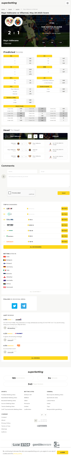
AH (44, 78)
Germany (9, 267)
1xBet (25, 400)
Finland (9, 263)
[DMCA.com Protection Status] (42, 426)
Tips (48, 406)
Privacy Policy (5, 423)
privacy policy (17, 453)
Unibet (26, 406)
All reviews (36, 358)
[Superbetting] (35, 3)
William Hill (28, 394)
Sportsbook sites (52, 397)
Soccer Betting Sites (8, 403)
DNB (44, 67)
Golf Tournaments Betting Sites (11, 409)
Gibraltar (9, 277)
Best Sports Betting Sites (55, 394)
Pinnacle (27, 403)
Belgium (9, 260)
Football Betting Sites (8, 394)
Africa (8, 284)
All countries (35, 291)
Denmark (9, 287)
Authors (4, 432)
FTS (11, 86)
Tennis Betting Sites (8, 406)
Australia (9, 280)
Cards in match (44, 86)
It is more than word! (9, 348)
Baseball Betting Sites (8, 400)
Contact (3, 417)
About (3, 420)
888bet (26, 397)
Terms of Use (5, 426)
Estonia (9, 273)
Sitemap (4, 429)
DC (44, 56)
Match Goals (19, 106)
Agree (62, 452)
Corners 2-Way (11, 97)
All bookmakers (35, 247)
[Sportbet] (35, 372)
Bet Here (64, 208)
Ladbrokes (27, 409)
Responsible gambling (54, 409)
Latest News (51, 400)
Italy (7, 270)
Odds (48, 403)
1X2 (11, 56)
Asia (7, 256)
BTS (11, 78)
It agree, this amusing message (12, 336)
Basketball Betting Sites (9, 397)
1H (11, 67)
